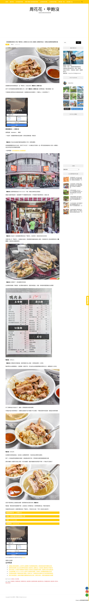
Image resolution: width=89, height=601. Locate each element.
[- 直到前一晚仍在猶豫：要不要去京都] (73, 96)
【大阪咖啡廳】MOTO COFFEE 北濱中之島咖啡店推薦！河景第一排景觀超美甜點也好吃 (30, 571)
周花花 (12, 44)
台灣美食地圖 (52, 2)
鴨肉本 (56, 581)
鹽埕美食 (53, 581)
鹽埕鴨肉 (29, 581)
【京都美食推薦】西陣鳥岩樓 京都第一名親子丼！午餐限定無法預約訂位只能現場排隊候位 (30, 573)
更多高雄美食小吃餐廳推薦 (19, 150)
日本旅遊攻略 (19, 2)
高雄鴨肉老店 (23, 581)
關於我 (12, 2)
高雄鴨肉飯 (17, 581)
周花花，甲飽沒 (45, 9)
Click (87, 300)
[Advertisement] (44, 27)
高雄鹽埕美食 (47, 581)
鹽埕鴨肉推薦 (34, 581)
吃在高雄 (17, 579)
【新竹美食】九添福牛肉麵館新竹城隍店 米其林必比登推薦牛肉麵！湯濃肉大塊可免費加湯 (30, 569)
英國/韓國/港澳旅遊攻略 (31, 2)
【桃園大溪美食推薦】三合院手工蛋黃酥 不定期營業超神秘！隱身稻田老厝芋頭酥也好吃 (30, 566)
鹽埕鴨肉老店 (41, 581)
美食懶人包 (70, 2)
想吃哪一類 (62, 2)
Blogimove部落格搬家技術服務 (82, 600)
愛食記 (7, 44)
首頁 (7, 2)
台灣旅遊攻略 (43, 2)
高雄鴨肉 (13, 581)
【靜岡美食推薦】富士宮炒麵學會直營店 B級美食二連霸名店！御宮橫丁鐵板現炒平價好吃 (30, 568)
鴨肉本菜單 (8, 583)
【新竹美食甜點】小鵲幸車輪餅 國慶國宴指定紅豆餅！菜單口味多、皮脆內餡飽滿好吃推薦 (30, 575)
